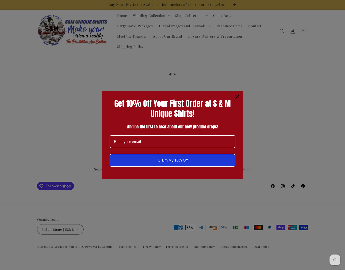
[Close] (237, 96)
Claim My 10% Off (173, 160)
